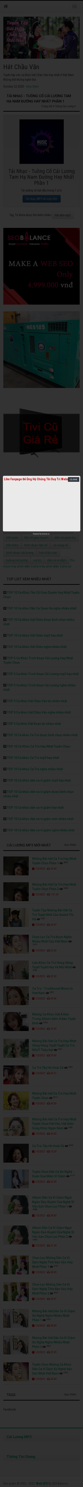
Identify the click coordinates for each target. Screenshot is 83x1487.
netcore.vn (45, 534)
